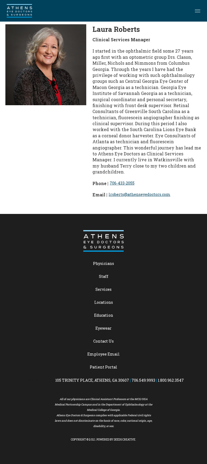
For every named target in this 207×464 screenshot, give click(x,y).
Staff (103, 276)
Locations (103, 302)
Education (103, 315)
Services (103, 289)
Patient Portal (103, 367)
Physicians (103, 263)
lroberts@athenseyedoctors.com (139, 194)
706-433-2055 (122, 183)
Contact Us (103, 341)
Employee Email (103, 354)
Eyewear (103, 328)
